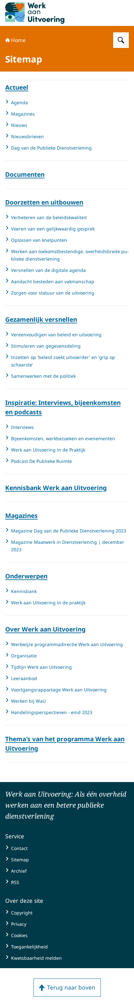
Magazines (21, 515)
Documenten (25, 174)
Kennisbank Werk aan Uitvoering (56, 488)
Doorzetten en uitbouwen (44, 202)
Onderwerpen (26, 576)
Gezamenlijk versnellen (41, 319)
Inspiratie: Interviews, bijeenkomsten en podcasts (63, 407)
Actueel (16, 87)
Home (18, 40)
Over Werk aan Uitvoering (45, 629)
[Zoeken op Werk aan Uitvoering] (121, 40)
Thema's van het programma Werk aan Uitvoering (65, 744)
